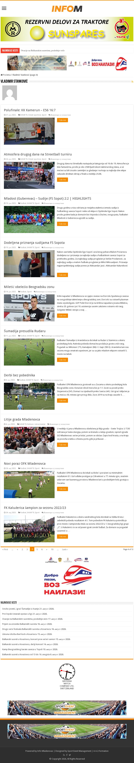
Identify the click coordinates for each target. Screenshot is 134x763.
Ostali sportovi (34, 115)
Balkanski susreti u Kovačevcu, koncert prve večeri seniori (28, 639)
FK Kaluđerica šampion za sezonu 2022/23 (35, 508)
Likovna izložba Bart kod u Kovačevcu (19, 634)
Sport (44, 115)
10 (52, 549)
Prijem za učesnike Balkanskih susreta (19, 624)
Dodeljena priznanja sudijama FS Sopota (34, 243)
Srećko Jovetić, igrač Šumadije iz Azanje (20, 609)
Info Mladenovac (45, 751)
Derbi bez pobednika (19, 375)
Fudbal (23, 203)
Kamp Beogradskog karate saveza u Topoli (22, 649)
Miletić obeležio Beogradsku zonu (29, 287)
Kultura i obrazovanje (36, 424)
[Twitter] (69, 755)
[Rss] (64, 755)
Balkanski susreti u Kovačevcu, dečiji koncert (22, 644)
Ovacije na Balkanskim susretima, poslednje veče (25, 619)
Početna (7, 75)
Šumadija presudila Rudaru (25, 331)
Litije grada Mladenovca (22, 419)
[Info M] (67, 8)
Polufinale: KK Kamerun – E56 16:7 (30, 110)
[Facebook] (67, 755)
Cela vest (62, 120)
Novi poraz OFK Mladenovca (25, 464)
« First (5, 549)
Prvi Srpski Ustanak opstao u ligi (17, 614)
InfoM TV (23, 115)
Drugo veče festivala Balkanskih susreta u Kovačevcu (26, 629)
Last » (64, 549)
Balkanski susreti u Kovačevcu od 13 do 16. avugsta (26, 654)
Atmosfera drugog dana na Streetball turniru (38, 154)
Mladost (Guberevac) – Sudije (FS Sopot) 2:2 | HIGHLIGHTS (47, 198)
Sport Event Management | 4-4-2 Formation (88, 751)
